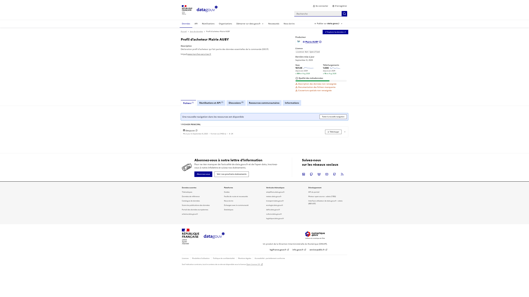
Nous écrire (289, 23)
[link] (320, 6)
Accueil (184, 31)
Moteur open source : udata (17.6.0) (322, 196)
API (196, 23)
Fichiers (188, 103)
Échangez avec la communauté (236, 205)
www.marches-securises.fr (199, 54)
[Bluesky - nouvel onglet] (319, 174)
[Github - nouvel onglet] (334, 174)
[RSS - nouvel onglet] (342, 174)
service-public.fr (317, 249)
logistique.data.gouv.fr (275, 218)
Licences (185, 258)
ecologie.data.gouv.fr (274, 205)
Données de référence (191, 196)
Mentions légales (244, 258)
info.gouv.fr (297, 249)
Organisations (225, 23)
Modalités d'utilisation (201, 258)
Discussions (236, 103)
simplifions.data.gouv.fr (275, 192)
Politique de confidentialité (224, 258)
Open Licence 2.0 (253, 264)
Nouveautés (273, 23)
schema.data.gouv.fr (190, 214)
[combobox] (320, 13)
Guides (227, 192)
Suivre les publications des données (196, 205)
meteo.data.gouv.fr (273, 196)
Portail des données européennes (195, 209)
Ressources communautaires (264, 103)
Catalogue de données (191, 201)
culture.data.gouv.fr (274, 214)
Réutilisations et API (211, 103)
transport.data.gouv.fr (275, 201)
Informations (292, 103)
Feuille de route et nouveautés (236, 196)
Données (186, 23)
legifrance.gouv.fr (278, 249)
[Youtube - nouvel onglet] (327, 174)
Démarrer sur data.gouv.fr (248, 23)
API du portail (313, 192)
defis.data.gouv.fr (273, 209)
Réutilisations (208, 23)
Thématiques (187, 192)
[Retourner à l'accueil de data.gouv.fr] (207, 9)
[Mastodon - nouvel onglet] (311, 174)
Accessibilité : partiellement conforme (270, 258)
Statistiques (228, 209)
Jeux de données (196, 31)
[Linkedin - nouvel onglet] (303, 174)
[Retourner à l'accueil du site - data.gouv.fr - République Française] (214, 236)
